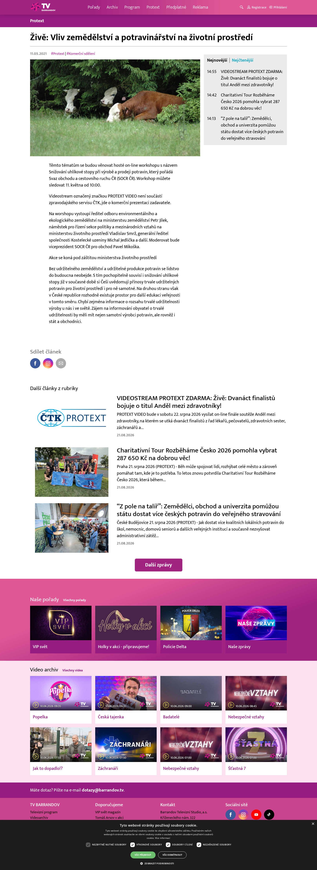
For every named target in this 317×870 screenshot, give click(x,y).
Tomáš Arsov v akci (109, 818)
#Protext (57, 54)
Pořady (94, 7)
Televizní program (43, 812)
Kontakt (167, 804)
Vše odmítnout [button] (172, 854)
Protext (153, 7)
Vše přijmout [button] (143, 854)
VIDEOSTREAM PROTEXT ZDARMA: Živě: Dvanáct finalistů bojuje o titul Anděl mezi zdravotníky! (252, 78)
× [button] (312, 824)
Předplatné (176, 7)
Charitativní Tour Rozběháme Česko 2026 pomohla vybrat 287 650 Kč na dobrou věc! (250, 101)
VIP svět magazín (108, 812)
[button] (158, 863)
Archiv (112, 7)
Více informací (162, 838)
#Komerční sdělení (81, 54)
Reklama (200, 7)
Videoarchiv (39, 818)
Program (132, 7)
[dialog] (158, 845)
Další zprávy (158, 565)
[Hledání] (242, 7)
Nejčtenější (242, 60)
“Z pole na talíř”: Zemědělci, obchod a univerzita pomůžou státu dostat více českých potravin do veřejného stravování (252, 128)
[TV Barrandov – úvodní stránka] (43, 7)
